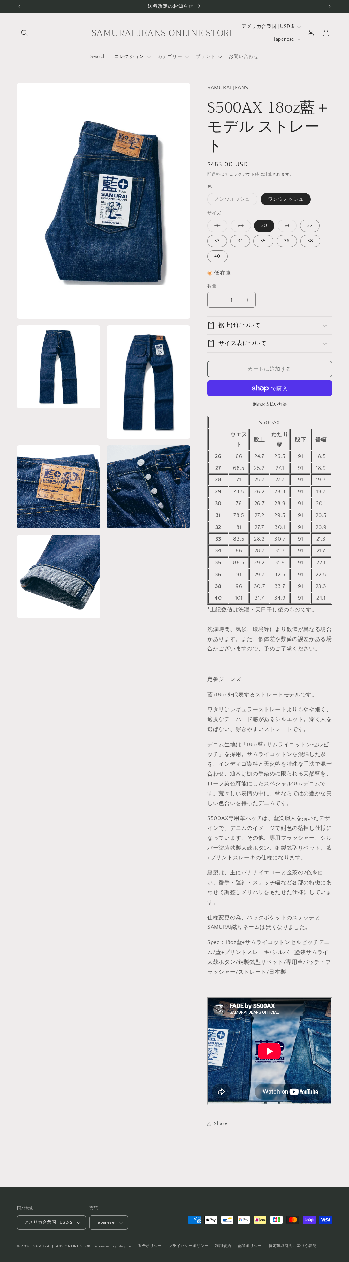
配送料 (213, 174)
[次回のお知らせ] (329, 6)
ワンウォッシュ (286, 199)
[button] (24, 32)
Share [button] (220, 1123)
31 (289, 227)
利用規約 (223, 1246)
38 (310, 241)
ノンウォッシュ (234, 200)
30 (264, 225)
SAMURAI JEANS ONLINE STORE (63, 1246)
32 (310, 225)
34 (240, 241)
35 (263, 241)
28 (219, 227)
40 (217, 256)
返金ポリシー (150, 1246)
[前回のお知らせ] (19, 6)
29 (243, 227)
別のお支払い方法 (270, 404)
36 (287, 241)
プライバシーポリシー (189, 1246)
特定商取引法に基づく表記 (292, 1246)
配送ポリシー (250, 1246)
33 (217, 241)
